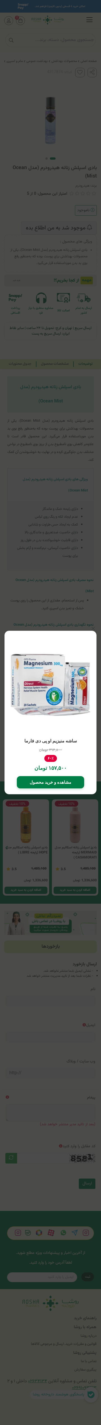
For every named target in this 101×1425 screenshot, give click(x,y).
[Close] (93, 628)
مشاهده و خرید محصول (50, 782)
